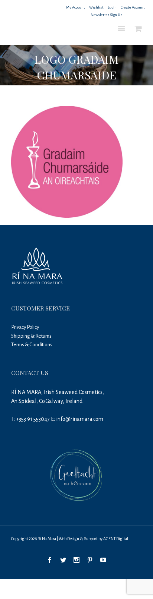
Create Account (133, 7)
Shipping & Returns (31, 336)
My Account (75, 7)
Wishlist (96, 7)
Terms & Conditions (31, 344)
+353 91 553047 (33, 419)
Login (112, 7)
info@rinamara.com (79, 419)
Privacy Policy (25, 327)
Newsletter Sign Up (106, 15)
